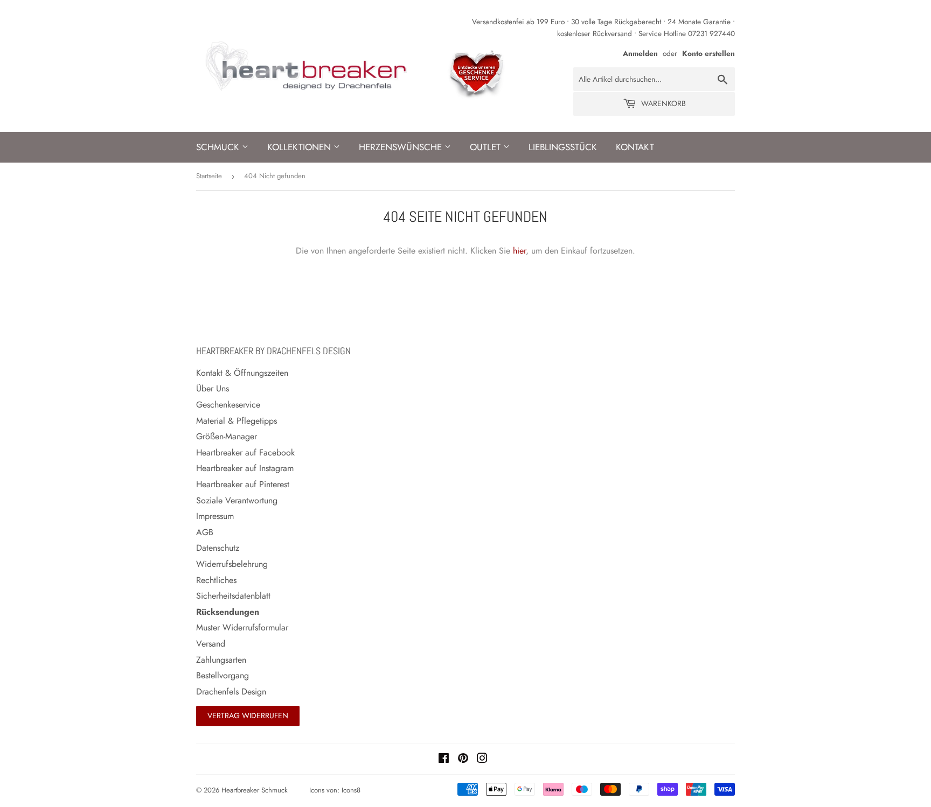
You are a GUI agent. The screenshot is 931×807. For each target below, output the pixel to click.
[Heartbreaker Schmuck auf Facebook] (443, 759)
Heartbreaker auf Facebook (245, 452)
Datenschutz (217, 548)
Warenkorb (662, 103)
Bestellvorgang (222, 675)
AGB (204, 532)
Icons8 (351, 790)
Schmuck (219, 147)
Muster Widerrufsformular (242, 627)
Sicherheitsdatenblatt (233, 596)
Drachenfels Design (231, 691)
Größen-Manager (226, 436)
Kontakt (635, 147)
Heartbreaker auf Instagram (245, 468)
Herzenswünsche (401, 147)
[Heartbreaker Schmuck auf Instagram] (482, 759)
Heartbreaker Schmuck (254, 790)
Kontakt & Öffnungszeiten (242, 373)
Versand (210, 643)
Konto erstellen (708, 53)
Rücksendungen (227, 612)
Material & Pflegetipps (236, 421)
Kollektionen (300, 147)
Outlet (486, 147)
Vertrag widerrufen (247, 715)
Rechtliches (216, 580)
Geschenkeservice (228, 404)
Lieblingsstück (563, 147)
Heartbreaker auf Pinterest (242, 484)
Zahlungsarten (221, 660)
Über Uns (212, 388)
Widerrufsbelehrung (232, 564)
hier (519, 250)
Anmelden (640, 53)
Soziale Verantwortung (236, 500)
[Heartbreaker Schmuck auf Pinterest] (463, 759)
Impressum (215, 516)
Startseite (209, 176)
